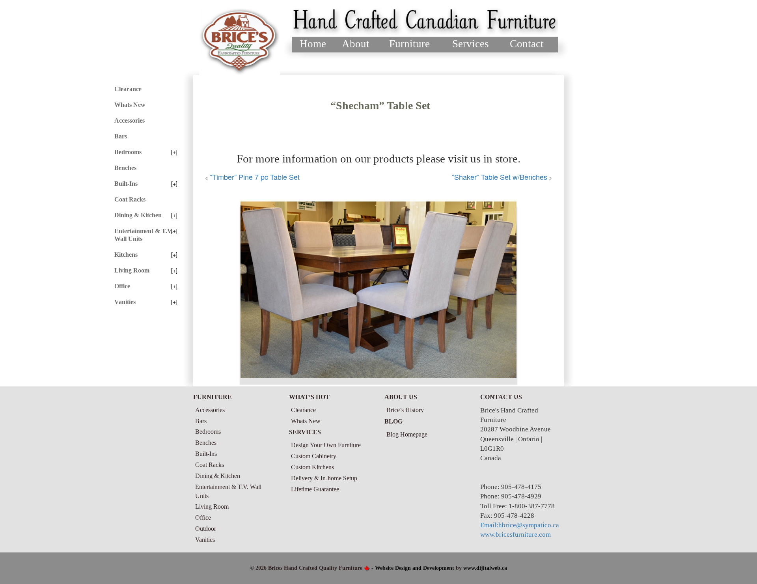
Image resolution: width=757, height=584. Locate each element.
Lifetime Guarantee (315, 489)
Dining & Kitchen (138, 215)
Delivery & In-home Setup (324, 478)
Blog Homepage (406, 434)
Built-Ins (126, 183)
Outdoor (205, 528)
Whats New (129, 104)
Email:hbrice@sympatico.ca (519, 525)
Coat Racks (129, 199)
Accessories (129, 120)
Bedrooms (128, 152)
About (355, 44)
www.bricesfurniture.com (515, 534)
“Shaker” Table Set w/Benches (499, 177)
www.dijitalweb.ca (485, 568)
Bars (120, 136)
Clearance (128, 89)
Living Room (131, 270)
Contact (527, 44)
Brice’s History (405, 410)
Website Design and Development (414, 568)
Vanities (125, 302)
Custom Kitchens (312, 467)
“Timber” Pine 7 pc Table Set (255, 177)
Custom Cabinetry (313, 456)
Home (313, 44)
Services (470, 44)
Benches (125, 167)
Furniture (409, 44)
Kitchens (126, 254)
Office (122, 286)
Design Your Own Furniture (326, 445)
